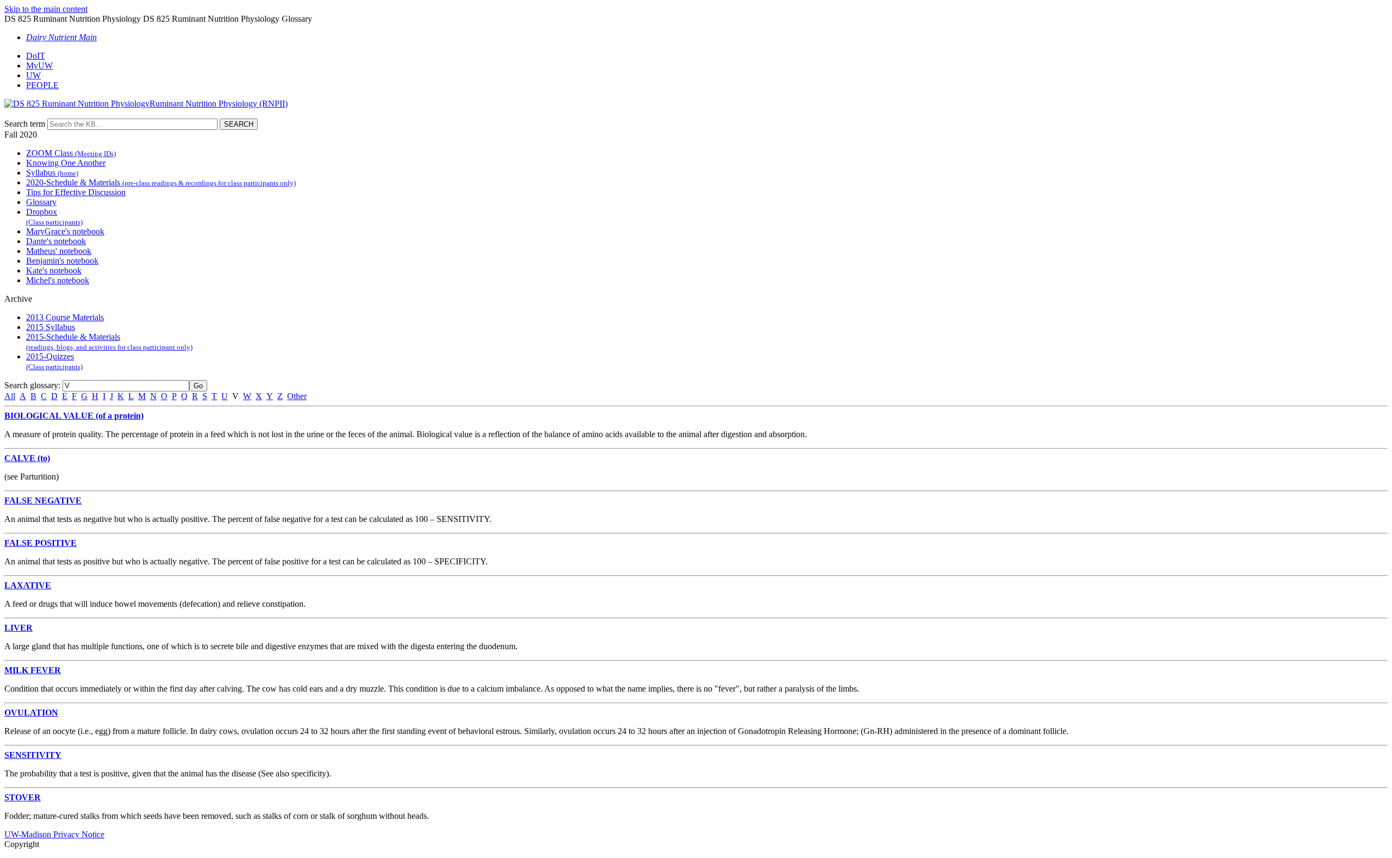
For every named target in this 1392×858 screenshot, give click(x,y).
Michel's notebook (57, 280)
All (9, 396)
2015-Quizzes (54, 361)
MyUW (39, 65)
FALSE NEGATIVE (43, 500)
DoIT (35, 55)
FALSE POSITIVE (40, 543)
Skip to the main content (46, 9)
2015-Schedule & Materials (109, 341)
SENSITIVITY (32, 755)
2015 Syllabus (50, 327)
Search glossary (31, 385)
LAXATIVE (27, 585)
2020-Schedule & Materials (161, 182)
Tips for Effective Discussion (76, 192)
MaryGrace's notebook (65, 231)
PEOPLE (42, 85)
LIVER (18, 627)
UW (33, 75)
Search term (24, 123)
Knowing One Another (65, 162)
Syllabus (52, 172)
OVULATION (31, 712)
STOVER (22, 797)
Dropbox (54, 216)
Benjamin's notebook (62, 260)
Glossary (41, 202)
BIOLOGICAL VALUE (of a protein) (74, 415)
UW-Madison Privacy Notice (54, 834)
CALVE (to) (27, 458)
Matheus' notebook (58, 251)
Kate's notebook (54, 270)
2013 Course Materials (65, 317)
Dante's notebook (56, 241)
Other (297, 396)
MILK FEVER (32, 670)
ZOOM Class (71, 153)
